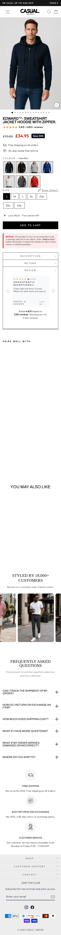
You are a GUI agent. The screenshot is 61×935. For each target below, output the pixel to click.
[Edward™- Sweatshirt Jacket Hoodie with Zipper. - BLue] (16, 462)
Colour (15, 158)
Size (30, 190)
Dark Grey (21, 181)
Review (30, 270)
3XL (8, 205)
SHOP (30, 858)
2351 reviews (21, 314)
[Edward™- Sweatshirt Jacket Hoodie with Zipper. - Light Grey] (12, 462)
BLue (47, 167)
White (9, 181)
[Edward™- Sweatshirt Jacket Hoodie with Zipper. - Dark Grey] (23, 462)
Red (34, 181)
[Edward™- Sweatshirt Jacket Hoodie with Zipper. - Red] (27, 462)
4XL (19, 205)
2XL (41, 196)
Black (21, 167)
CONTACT (29, 874)
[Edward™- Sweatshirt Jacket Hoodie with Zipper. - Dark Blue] (4, 462)
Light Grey (34, 167)
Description (30, 256)
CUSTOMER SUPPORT (30, 866)
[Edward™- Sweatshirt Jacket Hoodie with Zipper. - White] (19, 462)
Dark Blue (9, 167)
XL (31, 196)
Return (31, 263)
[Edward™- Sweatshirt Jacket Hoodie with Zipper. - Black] (8, 462)
